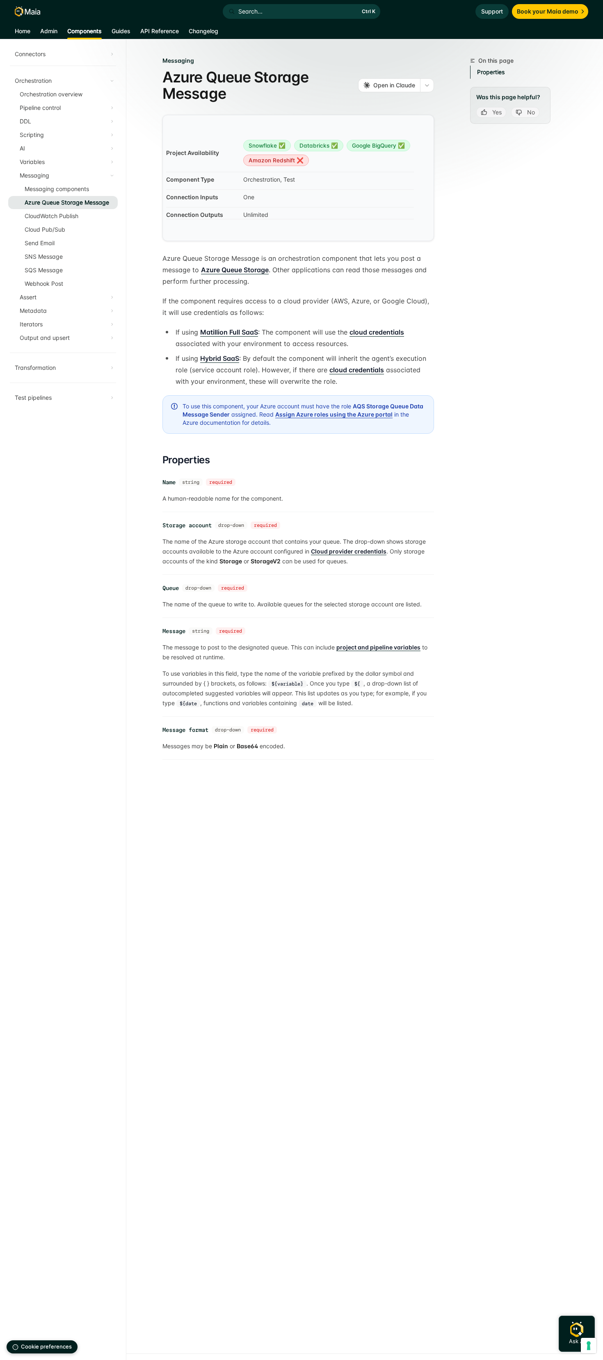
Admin (48, 30)
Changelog (203, 30)
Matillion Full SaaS (229, 332)
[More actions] (427, 85)
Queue (170, 588)
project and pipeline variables (378, 647)
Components (84, 30)
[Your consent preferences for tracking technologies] (588, 1345)
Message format (185, 730)
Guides (121, 30)
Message (173, 631)
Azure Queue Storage (235, 270)
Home (22, 30)
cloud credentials (376, 332)
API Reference (159, 30)
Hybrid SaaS (219, 358)
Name (169, 482)
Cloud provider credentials (348, 551)
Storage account (187, 525)
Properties (491, 71)
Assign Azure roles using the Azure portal (334, 414)
